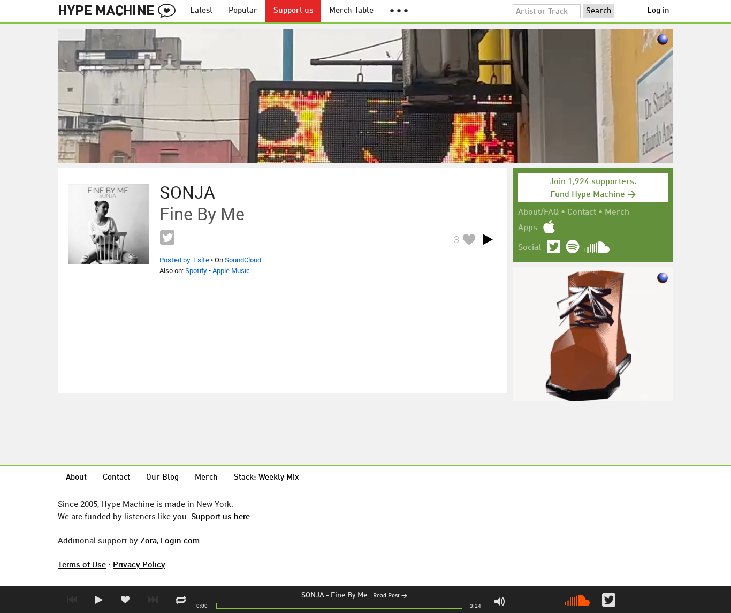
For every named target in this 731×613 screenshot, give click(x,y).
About (76, 478)
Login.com (180, 540)
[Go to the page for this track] (108, 224)
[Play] (487, 239)
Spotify (196, 270)
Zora (148, 540)
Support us (293, 11)
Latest (201, 11)
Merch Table (351, 11)
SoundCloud (243, 259)
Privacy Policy (139, 564)
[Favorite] (468, 239)
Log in (658, 11)
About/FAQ (538, 212)
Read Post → (390, 596)
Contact (581, 212)
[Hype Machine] (120, 11)
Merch (617, 212)
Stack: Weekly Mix (266, 478)
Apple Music (231, 270)
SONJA (312, 595)
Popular (243, 11)
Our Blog (162, 478)
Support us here (220, 516)
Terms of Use (82, 564)
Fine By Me (349, 595)
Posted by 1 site (184, 259)
